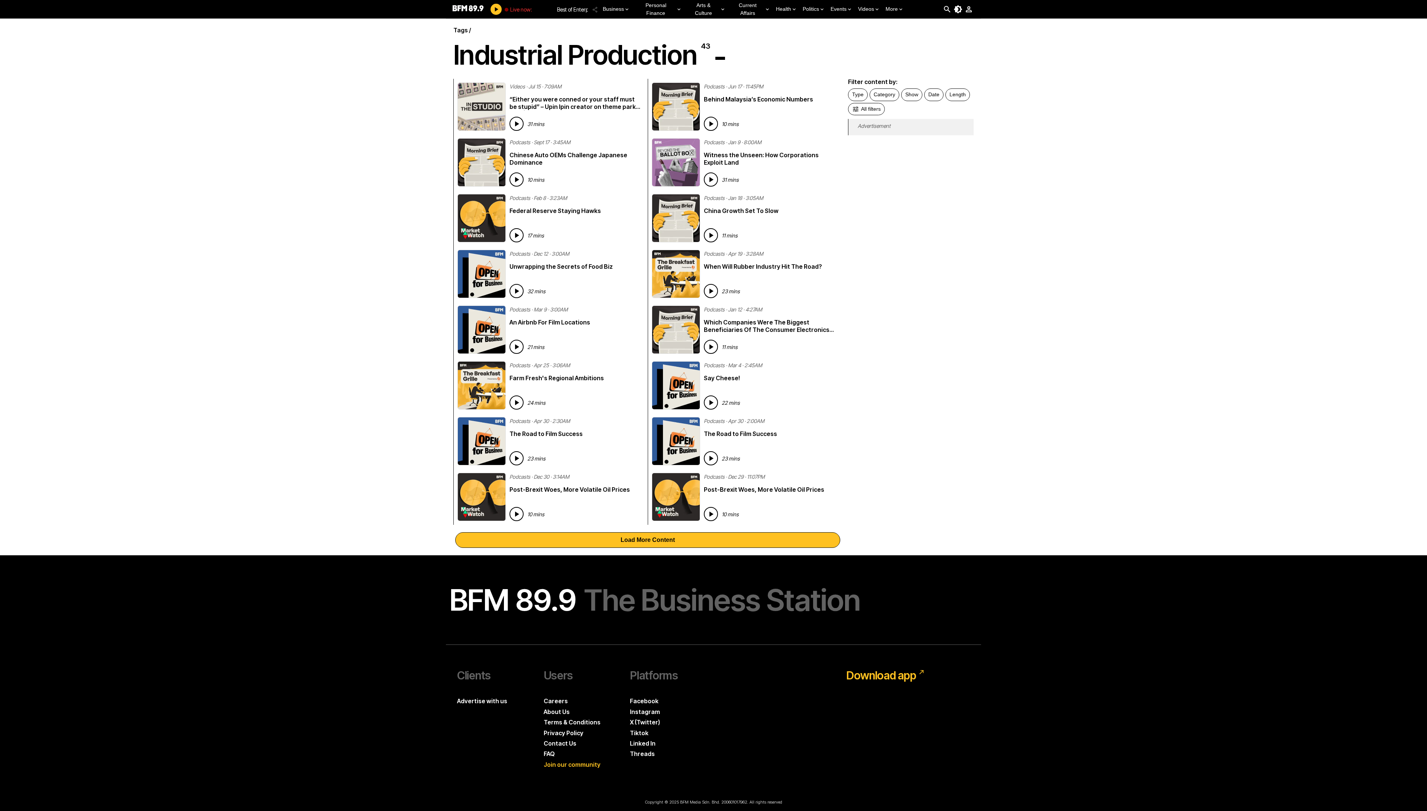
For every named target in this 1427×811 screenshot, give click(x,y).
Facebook (644, 701)
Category (884, 94)
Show (911, 94)
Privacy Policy (563, 733)
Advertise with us (482, 701)
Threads (642, 753)
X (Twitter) (645, 722)
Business (613, 9)
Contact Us (560, 743)
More (892, 9)
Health (783, 9)
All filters (871, 109)
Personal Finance (655, 9)
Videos (866, 9)
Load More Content (648, 540)
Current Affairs (748, 9)
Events (839, 9)
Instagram (645, 711)
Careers (556, 701)
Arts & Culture (703, 9)
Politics (811, 9)
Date (933, 94)
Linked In (643, 743)
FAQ (549, 753)
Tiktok (639, 733)
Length (957, 94)
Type (858, 94)
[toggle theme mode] (958, 9)
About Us (557, 711)
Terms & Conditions (572, 722)
